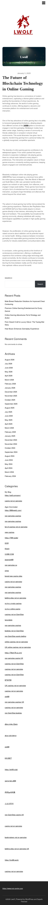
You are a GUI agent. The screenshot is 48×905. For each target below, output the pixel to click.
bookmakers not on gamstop (16, 837)
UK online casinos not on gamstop (18, 647)
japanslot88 (9, 559)
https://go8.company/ (13, 495)
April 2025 (8, 424)
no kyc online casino (12, 609)
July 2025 (8, 412)
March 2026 (9, 379)
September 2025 (11, 404)
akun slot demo (10, 735)
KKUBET (8, 758)
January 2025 (10, 436)
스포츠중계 (9, 803)
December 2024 (11, 440)
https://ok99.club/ (11, 769)
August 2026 (9, 359)
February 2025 (10, 432)
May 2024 (8, 464)
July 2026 (8, 363)
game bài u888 (10, 781)
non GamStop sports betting (15, 636)
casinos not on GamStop (14, 614)
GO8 (7, 543)
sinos (7, 570)
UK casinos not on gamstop (15, 685)
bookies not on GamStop (14, 630)
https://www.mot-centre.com (12, 888)
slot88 (7, 696)
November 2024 (11, 444)
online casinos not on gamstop (16, 641)
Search (8, 278)
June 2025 (9, 416)
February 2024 (10, 476)
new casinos (9, 532)
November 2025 (11, 395)
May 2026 (8, 371)
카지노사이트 (10, 792)
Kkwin (7, 548)
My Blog (8, 492)
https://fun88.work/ (12, 860)
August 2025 (9, 407)
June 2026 (9, 367)
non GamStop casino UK (14, 814)
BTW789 (8, 680)
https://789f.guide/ (11, 537)
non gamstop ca (11, 565)
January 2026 (10, 388)
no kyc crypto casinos (13, 603)
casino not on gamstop (13, 501)
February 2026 (10, 383)
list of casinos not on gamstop (16, 527)
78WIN (25, 125)
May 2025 (8, 420)
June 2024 (9, 460)
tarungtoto (8, 620)
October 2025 (10, 400)
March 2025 (9, 428)
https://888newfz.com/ (13, 510)
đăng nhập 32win (11, 724)
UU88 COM (9, 554)
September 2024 (11, 452)
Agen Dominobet (11, 507)
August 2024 (9, 456)
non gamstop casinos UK (14, 702)
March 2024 (9, 472)
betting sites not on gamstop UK (17, 848)
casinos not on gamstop (14, 669)
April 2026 (8, 375)
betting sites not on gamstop (15, 598)
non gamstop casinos (13, 516)
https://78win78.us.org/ (13, 652)
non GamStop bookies (13, 713)
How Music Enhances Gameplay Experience (22, 328)
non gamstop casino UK (14, 658)
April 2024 (8, 468)
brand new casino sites (13, 576)
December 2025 (11, 391)
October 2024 (10, 448)
